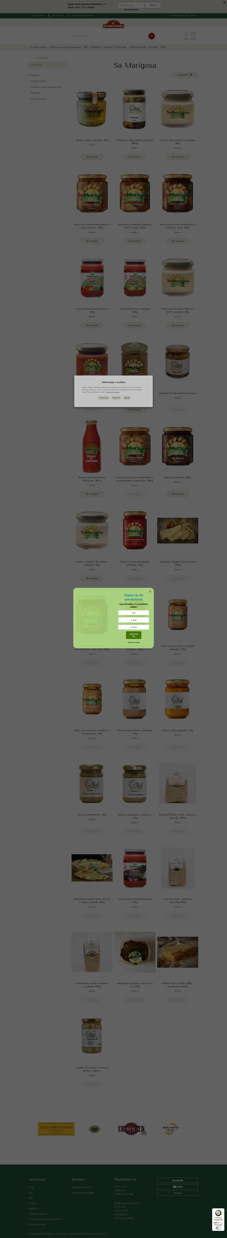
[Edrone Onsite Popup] (113, 619)
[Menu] (222, 1210)
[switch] (218, 1228)
